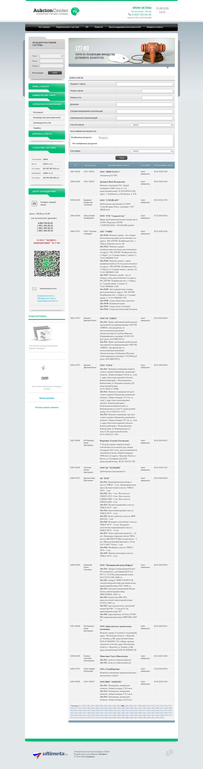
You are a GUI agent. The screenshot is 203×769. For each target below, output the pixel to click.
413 (127, 710)
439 (135, 713)
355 (84, 706)
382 (97, 708)
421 (161, 710)
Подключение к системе (67, 27)
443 (153, 713)
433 (110, 713)
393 (144, 708)
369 (144, 706)
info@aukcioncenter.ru (46, 296)
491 (153, 718)
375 (169, 706)
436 (123, 713)
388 (123, 708)
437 (127, 713)
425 (76, 713)
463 (135, 715)
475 (84, 718)
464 (140, 715)
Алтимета (102, 754)
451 (84, 715)
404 (88, 710)
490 (148, 718)
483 (118, 718)
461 (127, 715)
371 (152, 706)
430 (97, 713)
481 (110, 718)
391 (135, 708)
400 (71, 710)
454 (97, 715)
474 (80, 718)
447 (170, 713)
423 (170, 710)
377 (76, 708)
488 (140, 718)
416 (140, 710)
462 (131, 715)
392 (140, 708)
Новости (99, 27)
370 (148, 706)
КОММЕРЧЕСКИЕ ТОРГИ (44, 95)
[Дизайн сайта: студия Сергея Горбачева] (169, 752)
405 (93, 710)
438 (131, 713)
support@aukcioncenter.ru (47, 301)
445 (161, 713)
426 (80, 713)
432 (106, 713)
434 (114, 713)
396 (157, 708)
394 (148, 708)
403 (84, 710)
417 (144, 710)
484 (123, 718)
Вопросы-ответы (155, 27)
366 (131, 706)
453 (93, 715)
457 (110, 715)
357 (92, 706)
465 (144, 715)
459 (118, 715)
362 (114, 706)
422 (165, 710)
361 (109, 706)
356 (88, 706)
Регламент (38, 112)
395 (153, 708)
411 (118, 710)
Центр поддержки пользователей (125, 27)
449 (76, 715)
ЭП (86, 27)
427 (84, 713)
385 (110, 708)
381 (93, 708)
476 (88, 718)
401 (76, 710)
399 (170, 708)
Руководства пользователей (46, 118)
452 (88, 715)
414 (131, 710)
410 (114, 710)
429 (93, 713)
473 (76, 718)
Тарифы (37, 128)
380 (88, 708)
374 (165, 706)
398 (165, 708)
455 (101, 715)
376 (71, 708)
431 (101, 713)
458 (114, 715)
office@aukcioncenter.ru (46, 298)
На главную (44, 27)
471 (170, 715)
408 (106, 710)
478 (97, 718)
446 (165, 713)
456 (106, 715)
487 (135, 718)
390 (131, 708)
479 (101, 718)
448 (71, 715)
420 (157, 710)
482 (114, 718)
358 (96, 706)
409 (110, 710)
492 (157, 718)
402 (80, 710)
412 (122, 710)
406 (97, 710)
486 (131, 718)
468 (157, 715)
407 (101, 710)
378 (80, 708)
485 (127, 718)
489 (144, 718)
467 (153, 715)
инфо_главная (41, 86)
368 (139, 706)
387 (118, 708)
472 (71, 718)
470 (165, 715)
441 (144, 713)
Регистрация (37, 73)
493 (161, 718)
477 (93, 718)
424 (71, 713)
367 (135, 706)
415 (135, 710)
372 (156, 706)
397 (161, 708)
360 (105, 706)
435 (118, 713)
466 (148, 715)
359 (101, 706)
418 (148, 710)
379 (84, 708)
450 (80, 715)
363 (118, 706)
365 (126, 706)
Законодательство (42, 123)
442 (148, 713)
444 (157, 713)
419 (152, 710)
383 (101, 708)
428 (88, 713)
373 (161, 706)
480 (106, 718)
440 (140, 713)
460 (123, 715)
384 (106, 708)
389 (127, 708)
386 (114, 708)
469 (161, 715)
